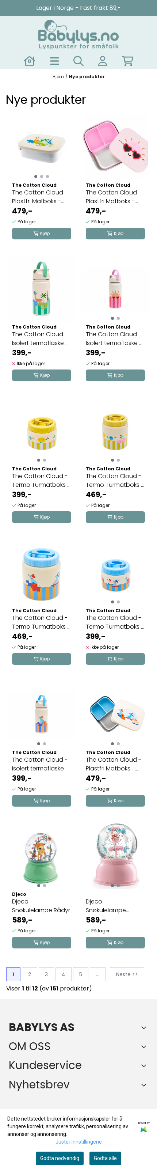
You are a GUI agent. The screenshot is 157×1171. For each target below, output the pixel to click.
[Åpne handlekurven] (128, 61)
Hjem (58, 76)
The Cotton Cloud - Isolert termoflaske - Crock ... (40, 339)
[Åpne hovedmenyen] (54, 61)
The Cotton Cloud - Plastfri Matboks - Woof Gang (113, 764)
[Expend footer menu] (145, 1065)
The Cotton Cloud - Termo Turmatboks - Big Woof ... (41, 622)
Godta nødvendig (59, 1158)
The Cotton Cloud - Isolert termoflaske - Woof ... (40, 764)
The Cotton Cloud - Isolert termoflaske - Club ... (114, 339)
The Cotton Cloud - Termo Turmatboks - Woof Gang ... (115, 622)
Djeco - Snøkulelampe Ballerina (106, 906)
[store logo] (78, 34)
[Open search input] (78, 61)
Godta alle (105, 1158)
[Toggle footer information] (145, 1027)
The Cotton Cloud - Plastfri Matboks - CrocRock (40, 197)
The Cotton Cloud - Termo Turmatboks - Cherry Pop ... (41, 480)
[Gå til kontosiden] (29, 61)
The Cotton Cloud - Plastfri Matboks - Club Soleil (113, 197)
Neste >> (127, 974)
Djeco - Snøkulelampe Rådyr (41, 905)
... (97, 974)
